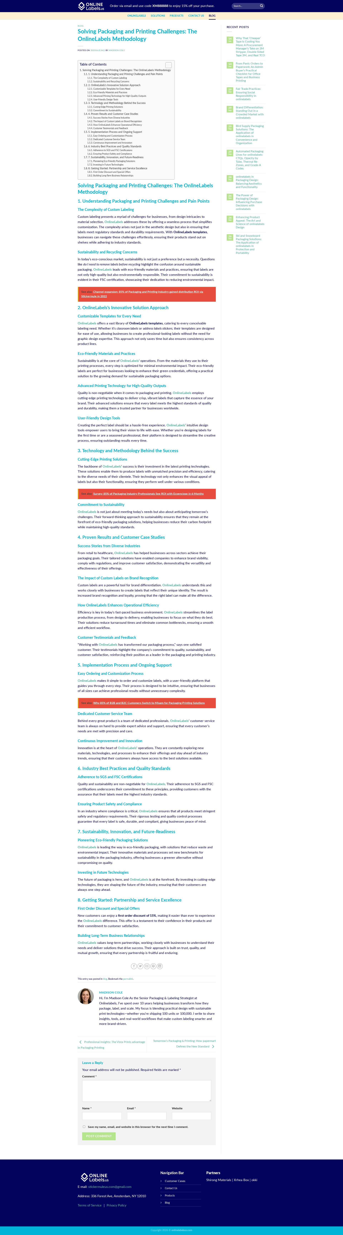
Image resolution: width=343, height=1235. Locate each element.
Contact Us (196, 15)
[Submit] (262, 6)
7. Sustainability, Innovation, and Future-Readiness (115, 157)
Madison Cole (117, 50)
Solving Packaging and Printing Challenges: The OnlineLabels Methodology (127, 70)
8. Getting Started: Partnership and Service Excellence (117, 168)
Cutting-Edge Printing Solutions (108, 107)
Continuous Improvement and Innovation (112, 143)
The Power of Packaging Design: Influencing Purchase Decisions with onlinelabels (249, 202)
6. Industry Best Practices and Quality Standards (114, 146)
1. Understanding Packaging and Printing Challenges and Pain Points (125, 74)
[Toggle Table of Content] (167, 65)
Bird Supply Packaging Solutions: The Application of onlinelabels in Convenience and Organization (250, 135)
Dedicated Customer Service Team (109, 139)
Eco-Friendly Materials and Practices (110, 92)
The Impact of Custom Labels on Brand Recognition (117, 121)
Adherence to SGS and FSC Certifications (112, 150)
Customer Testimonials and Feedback (110, 128)
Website (177, 1108)
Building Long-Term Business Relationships (113, 176)
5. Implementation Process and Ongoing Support (115, 132)
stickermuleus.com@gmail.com (109, 1187)
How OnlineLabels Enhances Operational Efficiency (117, 125)
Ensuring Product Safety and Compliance (112, 154)
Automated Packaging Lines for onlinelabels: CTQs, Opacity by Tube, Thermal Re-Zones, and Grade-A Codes (249, 160)
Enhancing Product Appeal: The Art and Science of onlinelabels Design (250, 222)
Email (131, 1108)
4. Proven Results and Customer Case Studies (113, 114)
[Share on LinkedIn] (160, 966)
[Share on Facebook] (134, 966)
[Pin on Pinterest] (153, 966)
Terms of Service (90, 1205)
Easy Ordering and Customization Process (112, 136)
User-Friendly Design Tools (105, 100)
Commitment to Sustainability (107, 110)
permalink (128, 979)
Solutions (158, 15)
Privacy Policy (116, 1205)
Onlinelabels (136, 15)
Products (176, 15)
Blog (167, 1202)
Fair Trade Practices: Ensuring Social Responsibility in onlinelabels (248, 94)
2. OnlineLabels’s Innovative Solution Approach (114, 85)
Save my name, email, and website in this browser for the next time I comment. (138, 1127)
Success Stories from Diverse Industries (111, 118)
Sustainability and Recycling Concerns (111, 82)
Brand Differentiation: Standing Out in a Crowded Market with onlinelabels (250, 112)
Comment (89, 1076)
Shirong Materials (218, 1180)
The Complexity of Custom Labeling (110, 78)
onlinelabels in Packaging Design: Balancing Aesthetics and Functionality (249, 182)
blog (212, 15)
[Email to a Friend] (147, 966)
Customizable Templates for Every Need (111, 89)
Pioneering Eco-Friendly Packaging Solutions (114, 161)
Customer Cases (175, 1181)
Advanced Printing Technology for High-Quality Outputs (119, 96)
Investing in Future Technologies (108, 165)
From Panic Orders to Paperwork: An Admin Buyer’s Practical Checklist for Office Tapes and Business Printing (249, 72)
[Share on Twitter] (140, 966)
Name (87, 1108)
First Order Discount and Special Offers (111, 172)
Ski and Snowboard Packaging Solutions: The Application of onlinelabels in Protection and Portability (249, 244)
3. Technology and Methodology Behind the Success (117, 103)
